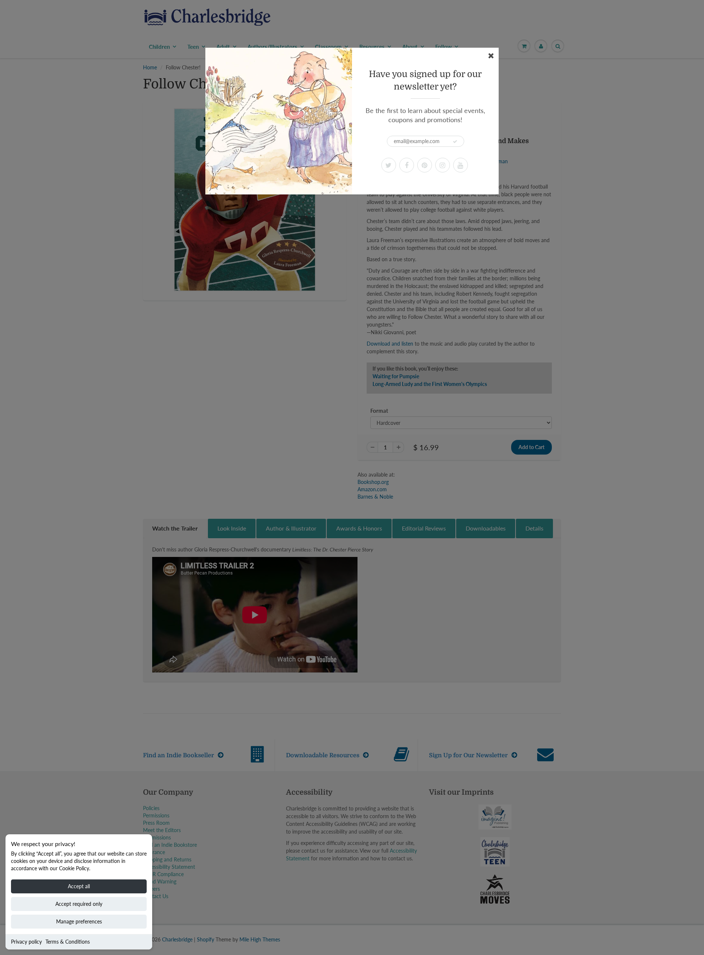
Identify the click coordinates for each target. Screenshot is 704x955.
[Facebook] (406, 165)
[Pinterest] (424, 165)
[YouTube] (460, 165)
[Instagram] (442, 165)
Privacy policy (26, 941)
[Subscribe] (455, 141)
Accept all (79, 886)
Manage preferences (79, 921)
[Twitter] (388, 165)
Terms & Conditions (67, 941)
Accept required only (78, 904)
